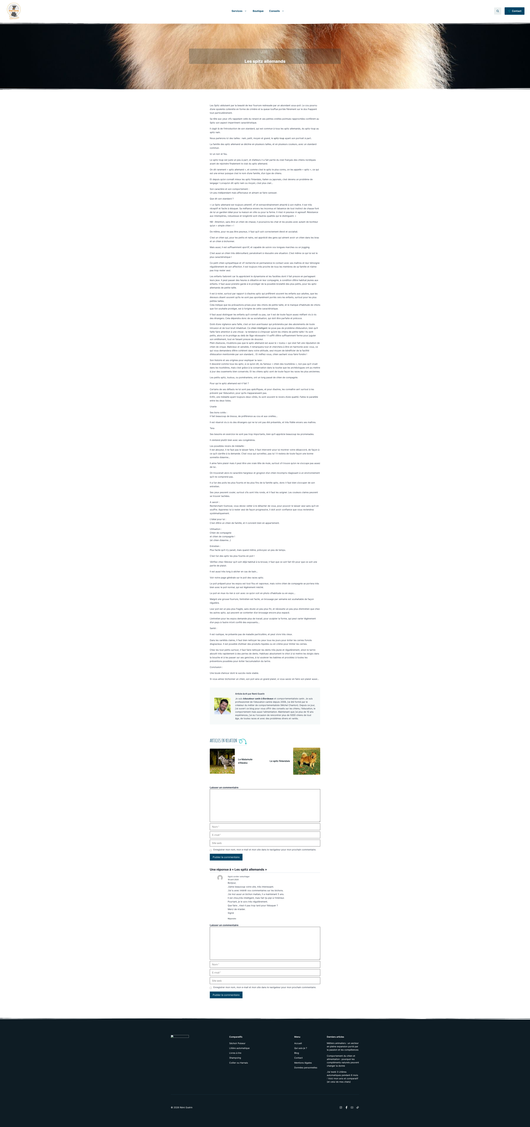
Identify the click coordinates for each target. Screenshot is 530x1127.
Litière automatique (239, 1048)
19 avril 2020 (233, 879)
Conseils (274, 11)
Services (237, 11)
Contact (298, 1057)
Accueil (298, 1043)
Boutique (258, 11)
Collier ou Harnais (238, 1062)
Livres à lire (235, 1053)
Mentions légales (303, 1062)
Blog (296, 1053)
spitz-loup (279, 138)
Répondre (232, 918)
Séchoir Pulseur (237, 1043)
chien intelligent (259, 328)
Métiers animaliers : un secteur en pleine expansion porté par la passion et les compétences (343, 1046)
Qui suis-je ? (300, 1048)
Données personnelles (305, 1067)
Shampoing (235, 1057)
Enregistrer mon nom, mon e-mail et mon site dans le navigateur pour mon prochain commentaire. (264, 849)
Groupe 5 (265, 52)
